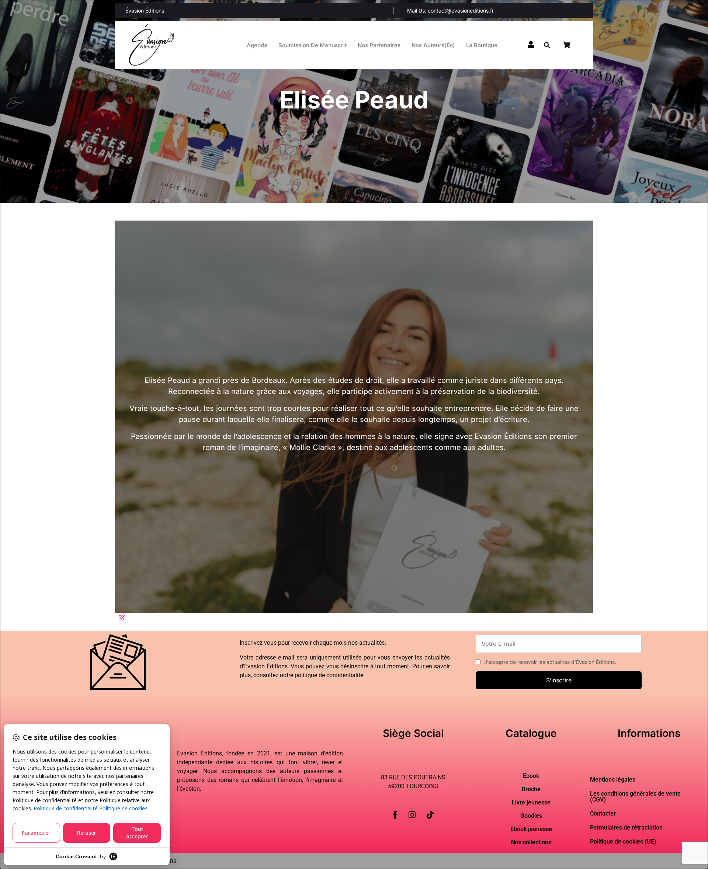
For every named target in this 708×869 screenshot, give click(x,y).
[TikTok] (430, 809)
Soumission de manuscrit (312, 45)
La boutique (481, 45)
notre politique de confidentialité (321, 675)
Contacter (603, 813)
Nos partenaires (379, 45)
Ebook (531, 776)
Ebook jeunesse (531, 829)
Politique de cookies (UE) (623, 841)
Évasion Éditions (144, 10)
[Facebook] (395, 809)
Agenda (257, 45)
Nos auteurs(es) (433, 45)
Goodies (531, 816)
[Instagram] (412, 809)
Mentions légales (612, 779)
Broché (531, 789)
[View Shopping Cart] (567, 45)
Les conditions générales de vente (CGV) (635, 796)
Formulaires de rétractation (626, 827)
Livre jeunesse (531, 803)
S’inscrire (559, 680)
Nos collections (531, 842)
